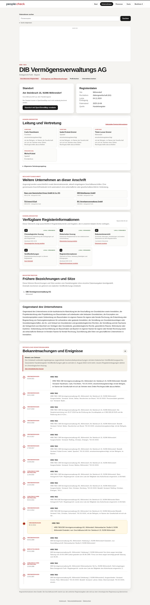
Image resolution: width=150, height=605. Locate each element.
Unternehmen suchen (26, 14)
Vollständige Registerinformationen (116, 124)
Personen (119, 4)
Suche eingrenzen (26, 23)
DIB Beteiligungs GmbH (86, 193)
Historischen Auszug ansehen (68, 241)
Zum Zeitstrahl (28, 261)
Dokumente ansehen (101, 243)
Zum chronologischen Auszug (34, 369)
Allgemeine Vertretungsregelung (35, 166)
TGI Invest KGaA (30, 201)
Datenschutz (87, 601)
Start (96, 4)
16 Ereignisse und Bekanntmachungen (54, 78)
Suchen (125, 18)
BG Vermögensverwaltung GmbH (90, 201)
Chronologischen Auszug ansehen (34, 243)
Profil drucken (74, 78)
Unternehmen (107, 4)
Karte (129, 4)
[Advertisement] (75, 45)
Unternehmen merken (89, 78)
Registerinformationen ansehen (69, 263)
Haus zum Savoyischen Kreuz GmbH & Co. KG (42, 193)
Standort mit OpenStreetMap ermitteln (40, 107)
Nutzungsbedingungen (75, 601)
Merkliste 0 (139, 4)
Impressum (62, 601)
